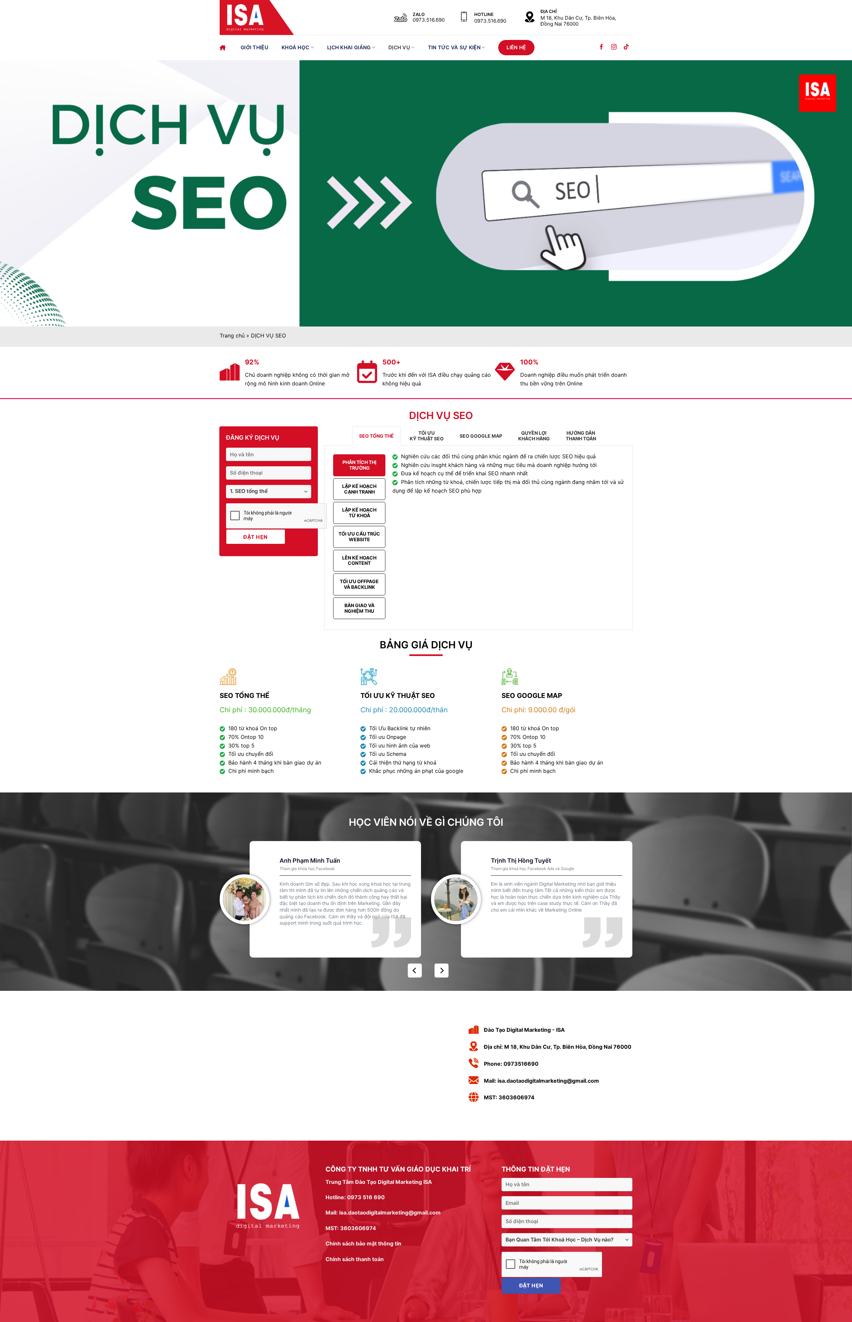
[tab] (376, 435)
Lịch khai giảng (349, 47)
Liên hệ (516, 47)
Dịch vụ (399, 47)
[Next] (442, 971)
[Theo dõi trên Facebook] (601, 47)
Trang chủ (223, 48)
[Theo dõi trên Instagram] (613, 47)
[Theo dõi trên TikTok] (626, 47)
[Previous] (415, 971)
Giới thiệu (254, 47)
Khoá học (295, 47)
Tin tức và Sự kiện (454, 47)
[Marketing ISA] (260, 17)
